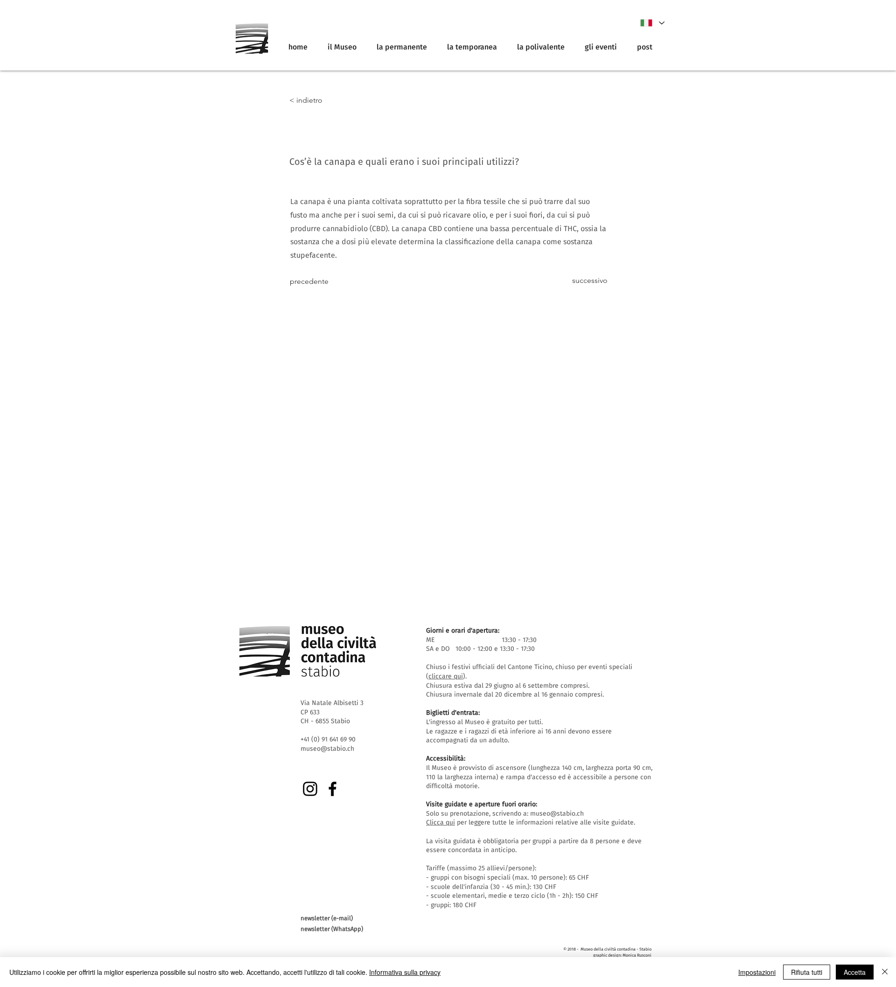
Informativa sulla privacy (405, 972)
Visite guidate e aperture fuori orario (481, 804)
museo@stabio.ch (557, 814)
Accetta (855, 972)
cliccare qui (445, 676)
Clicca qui (440, 822)
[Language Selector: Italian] (652, 23)
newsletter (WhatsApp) (332, 928)
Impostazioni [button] (757, 972)
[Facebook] (332, 788)
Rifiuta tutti (806, 972)
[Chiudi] (884, 972)
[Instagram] (310, 788)
